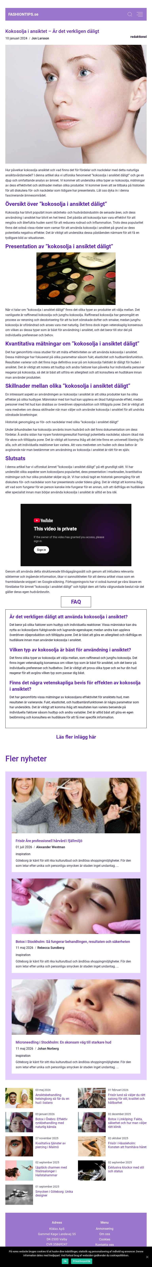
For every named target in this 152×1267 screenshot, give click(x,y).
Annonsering (104, 1229)
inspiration (23, 854)
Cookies (104, 1239)
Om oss (104, 1234)
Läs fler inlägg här (76, 737)
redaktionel (138, 37)
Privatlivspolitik (81, 1261)
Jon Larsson (40, 38)
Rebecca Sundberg (50, 948)
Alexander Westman (50, 847)
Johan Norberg (48, 1048)
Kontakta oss (104, 1245)
